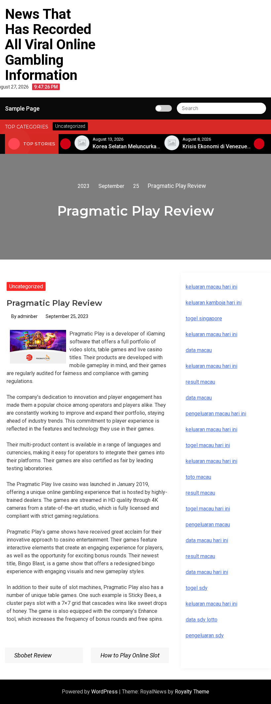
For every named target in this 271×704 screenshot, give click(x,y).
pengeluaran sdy (205, 635)
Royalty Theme (192, 691)
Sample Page (22, 108)
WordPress (105, 691)
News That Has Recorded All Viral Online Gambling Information (50, 44)
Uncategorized (26, 286)
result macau (200, 493)
